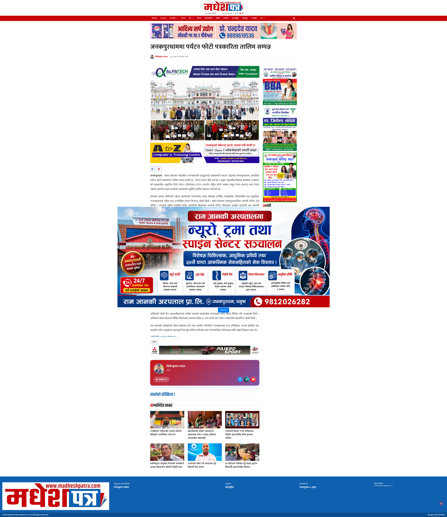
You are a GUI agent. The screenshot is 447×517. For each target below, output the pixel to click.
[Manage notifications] (441, 503)
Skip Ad (223, 310)
